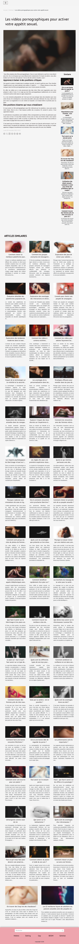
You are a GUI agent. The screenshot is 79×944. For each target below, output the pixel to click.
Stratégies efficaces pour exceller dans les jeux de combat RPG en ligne (63, 382)
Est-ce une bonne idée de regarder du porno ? (67, 89)
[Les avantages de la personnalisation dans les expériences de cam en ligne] (39, 372)
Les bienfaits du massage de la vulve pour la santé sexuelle (64, 582)
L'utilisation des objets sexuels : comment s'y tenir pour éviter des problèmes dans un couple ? (67, 185)
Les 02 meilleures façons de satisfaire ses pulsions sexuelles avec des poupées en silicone (57, 908)
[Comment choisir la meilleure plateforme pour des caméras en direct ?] (15, 246)
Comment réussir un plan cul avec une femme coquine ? (64, 862)
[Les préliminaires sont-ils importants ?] (63, 732)
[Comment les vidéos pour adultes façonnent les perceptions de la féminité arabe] (63, 330)
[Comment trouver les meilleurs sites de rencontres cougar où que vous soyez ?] (39, 612)
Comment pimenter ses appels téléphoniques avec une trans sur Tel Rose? (15, 582)
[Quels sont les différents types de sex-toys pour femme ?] (39, 652)
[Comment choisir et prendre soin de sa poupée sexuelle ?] (63, 492)
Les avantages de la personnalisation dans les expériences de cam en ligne (39, 382)
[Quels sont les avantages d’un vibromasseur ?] (63, 811)
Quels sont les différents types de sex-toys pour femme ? (39, 662)
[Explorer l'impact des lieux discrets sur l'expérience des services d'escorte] (39, 412)
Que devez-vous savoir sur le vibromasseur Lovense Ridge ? (63, 622)
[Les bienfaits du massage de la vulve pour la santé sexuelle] (63, 572)
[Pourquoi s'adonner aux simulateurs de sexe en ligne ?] (15, 492)
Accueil (5, 10)
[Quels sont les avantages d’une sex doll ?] (63, 692)
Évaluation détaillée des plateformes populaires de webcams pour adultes (15, 298)
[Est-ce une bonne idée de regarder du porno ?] (67, 81)
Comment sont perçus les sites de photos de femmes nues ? (15, 542)
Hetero (16, 935)
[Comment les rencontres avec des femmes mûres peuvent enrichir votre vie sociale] (63, 412)
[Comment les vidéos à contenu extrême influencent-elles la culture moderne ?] (39, 330)
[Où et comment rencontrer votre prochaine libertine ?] (39, 492)
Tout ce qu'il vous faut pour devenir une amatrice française (15, 862)
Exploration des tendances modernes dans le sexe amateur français (15, 340)
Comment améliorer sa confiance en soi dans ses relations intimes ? (64, 662)
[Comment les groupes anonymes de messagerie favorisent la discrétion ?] (39, 246)
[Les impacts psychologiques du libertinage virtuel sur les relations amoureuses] (15, 452)
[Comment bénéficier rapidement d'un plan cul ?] (39, 572)
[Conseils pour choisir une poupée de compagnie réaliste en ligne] (63, 288)
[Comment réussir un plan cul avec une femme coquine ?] (63, 851)
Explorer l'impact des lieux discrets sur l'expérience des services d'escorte (40, 422)
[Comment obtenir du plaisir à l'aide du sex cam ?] (39, 851)
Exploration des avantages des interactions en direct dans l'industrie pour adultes (39, 298)
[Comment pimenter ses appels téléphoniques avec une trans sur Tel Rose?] (15, 572)
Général (11, 10)
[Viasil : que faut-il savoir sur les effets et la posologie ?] (63, 772)
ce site (38, 85)
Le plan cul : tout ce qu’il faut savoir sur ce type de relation (15, 662)
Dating (28, 935)
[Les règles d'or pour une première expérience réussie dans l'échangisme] (39, 452)
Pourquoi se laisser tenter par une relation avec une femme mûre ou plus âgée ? (64, 542)
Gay (39, 935)
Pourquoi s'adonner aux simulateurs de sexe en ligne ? (15, 502)
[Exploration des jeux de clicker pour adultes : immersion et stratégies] (63, 246)
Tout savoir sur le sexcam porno (67, 137)
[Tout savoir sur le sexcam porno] (67, 130)
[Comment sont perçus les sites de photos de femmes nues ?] (15, 532)
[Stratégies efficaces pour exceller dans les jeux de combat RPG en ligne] (63, 372)
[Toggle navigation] (5, 2)
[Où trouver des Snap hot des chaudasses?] (67, 153)
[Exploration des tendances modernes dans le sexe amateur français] (15, 330)
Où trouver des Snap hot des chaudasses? (67, 159)
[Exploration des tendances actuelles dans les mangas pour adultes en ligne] (15, 412)
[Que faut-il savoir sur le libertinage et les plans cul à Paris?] (15, 612)
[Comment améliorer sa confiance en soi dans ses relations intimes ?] (63, 652)
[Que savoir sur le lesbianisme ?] (39, 811)
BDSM (51, 935)
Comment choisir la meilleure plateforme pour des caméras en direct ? (15, 257)
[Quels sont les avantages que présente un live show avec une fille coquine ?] (39, 532)
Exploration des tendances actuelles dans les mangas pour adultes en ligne (15, 422)
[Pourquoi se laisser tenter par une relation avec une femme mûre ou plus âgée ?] (63, 532)
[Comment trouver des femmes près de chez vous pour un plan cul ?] (67, 205)
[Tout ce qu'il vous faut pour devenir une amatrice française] (15, 851)
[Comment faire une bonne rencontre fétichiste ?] (15, 732)
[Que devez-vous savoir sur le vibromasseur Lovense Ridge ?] (63, 612)
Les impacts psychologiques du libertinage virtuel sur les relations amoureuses (15, 462)
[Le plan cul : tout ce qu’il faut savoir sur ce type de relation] (15, 652)
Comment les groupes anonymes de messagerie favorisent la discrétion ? (40, 257)
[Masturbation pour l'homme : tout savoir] (67, 106)
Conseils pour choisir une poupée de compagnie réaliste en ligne (63, 298)
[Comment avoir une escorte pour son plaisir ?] (15, 772)
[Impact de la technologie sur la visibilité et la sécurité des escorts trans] (15, 372)
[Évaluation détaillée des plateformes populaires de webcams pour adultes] (15, 288)
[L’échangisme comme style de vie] (15, 811)
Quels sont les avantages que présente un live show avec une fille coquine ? (39, 542)
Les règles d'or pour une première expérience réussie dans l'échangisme (39, 462)
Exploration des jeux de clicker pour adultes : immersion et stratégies (63, 257)
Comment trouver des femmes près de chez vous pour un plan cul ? (67, 213)
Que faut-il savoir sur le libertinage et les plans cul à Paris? (15, 622)
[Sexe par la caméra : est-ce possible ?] (39, 692)
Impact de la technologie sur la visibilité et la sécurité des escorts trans (15, 382)
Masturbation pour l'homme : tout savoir (67, 113)
